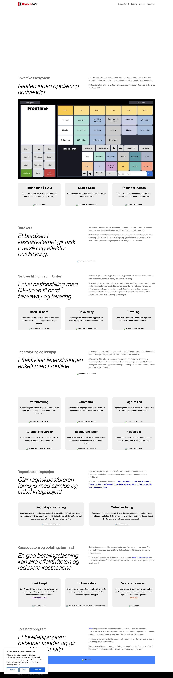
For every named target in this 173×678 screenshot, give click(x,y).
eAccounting (128, 481)
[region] (26, 661)
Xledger (97, 487)
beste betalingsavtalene (141, 557)
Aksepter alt (38, 669)
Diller (91, 629)
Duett (105, 487)
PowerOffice (118, 484)
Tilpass (12, 669)
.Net (135, 481)
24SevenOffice (130, 484)
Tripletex (139, 484)
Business (147, 481)
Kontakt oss (151, 4)
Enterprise (108, 484)
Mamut (100, 484)
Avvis (24, 669)
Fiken (146, 484)
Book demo (27, 41)
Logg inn (142, 4)
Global (140, 481)
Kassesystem (122, 4)
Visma (120, 481)
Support (134, 4)
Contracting (93, 484)
